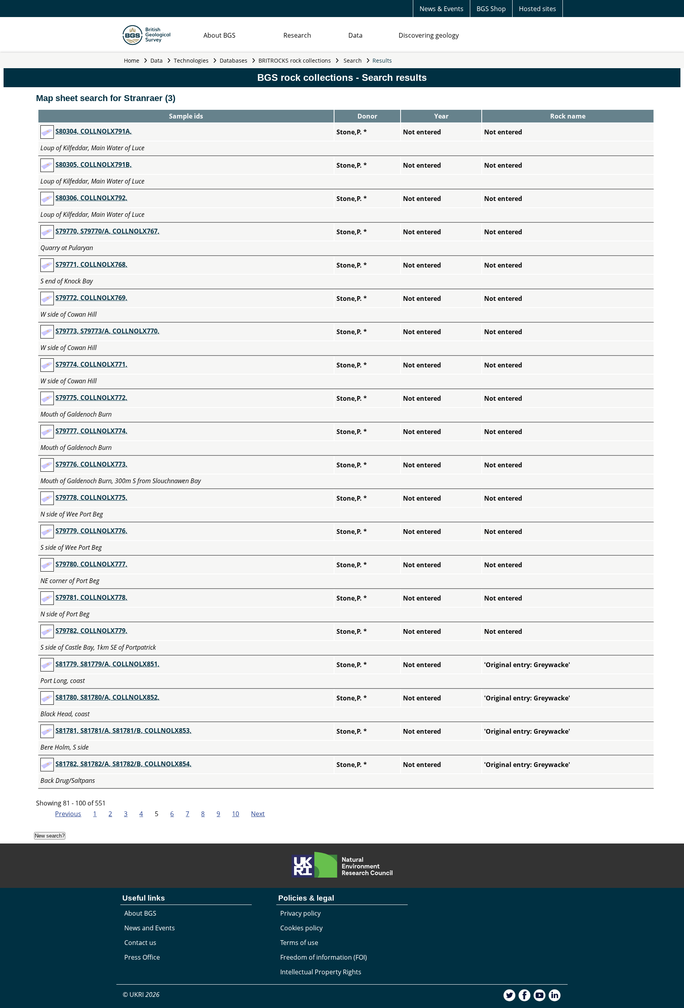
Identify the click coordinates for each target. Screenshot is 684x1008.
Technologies (191, 60)
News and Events (149, 928)
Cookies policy (301, 928)
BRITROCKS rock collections (294, 60)
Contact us (140, 942)
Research (297, 35)
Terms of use (299, 942)
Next (258, 813)
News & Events (442, 8)
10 (235, 813)
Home (131, 60)
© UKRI (141, 994)
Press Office (142, 957)
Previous (68, 813)
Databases (233, 60)
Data (355, 35)
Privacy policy (300, 913)
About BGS (219, 35)
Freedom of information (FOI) (323, 957)
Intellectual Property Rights (320, 972)
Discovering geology (429, 35)
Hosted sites (537, 8)
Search (353, 60)
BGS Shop (491, 8)
